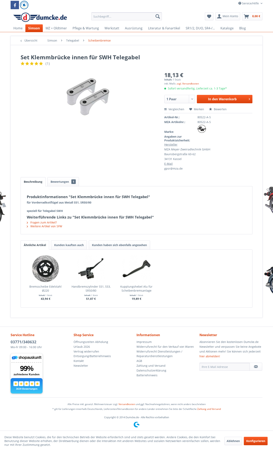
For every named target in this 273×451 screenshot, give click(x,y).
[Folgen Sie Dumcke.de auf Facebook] (15, 5)
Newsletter (81, 366)
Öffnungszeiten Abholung (91, 342)
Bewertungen (62, 182)
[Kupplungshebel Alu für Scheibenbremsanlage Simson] (136, 269)
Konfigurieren (255, 441)
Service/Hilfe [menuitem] (250, 3)
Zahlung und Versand (150, 366)
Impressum (144, 342)
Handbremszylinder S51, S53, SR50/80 (91, 288)
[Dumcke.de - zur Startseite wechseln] (40, 17)
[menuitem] (126, 18)
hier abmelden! (209, 356)
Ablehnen (233, 441)
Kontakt (79, 361)
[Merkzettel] (209, 16)
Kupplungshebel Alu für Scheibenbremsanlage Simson (136, 289)
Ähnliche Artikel (35, 245)
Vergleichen (176, 109)
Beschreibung (33, 182)
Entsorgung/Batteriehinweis (92, 356)
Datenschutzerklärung (151, 370)
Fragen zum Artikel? (43, 222)
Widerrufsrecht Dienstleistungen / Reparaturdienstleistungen (159, 354)
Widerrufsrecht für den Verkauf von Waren (165, 347)
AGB (139, 361)
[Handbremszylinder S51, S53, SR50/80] (91, 269)
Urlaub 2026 (82, 347)
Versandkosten (127, 404)
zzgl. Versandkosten (188, 83)
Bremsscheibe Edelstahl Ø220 (45, 288)
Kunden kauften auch (69, 245)
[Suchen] (157, 16)
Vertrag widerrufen (86, 351)
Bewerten (220, 109)
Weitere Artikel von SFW (46, 226)
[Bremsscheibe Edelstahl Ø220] (45, 269)
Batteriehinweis (146, 375)
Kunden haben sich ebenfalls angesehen (119, 245)
